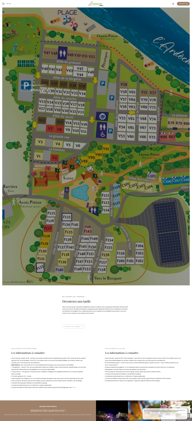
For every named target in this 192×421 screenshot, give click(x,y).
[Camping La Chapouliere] (96, 3)
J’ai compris (150, 416)
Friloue (74, 387)
